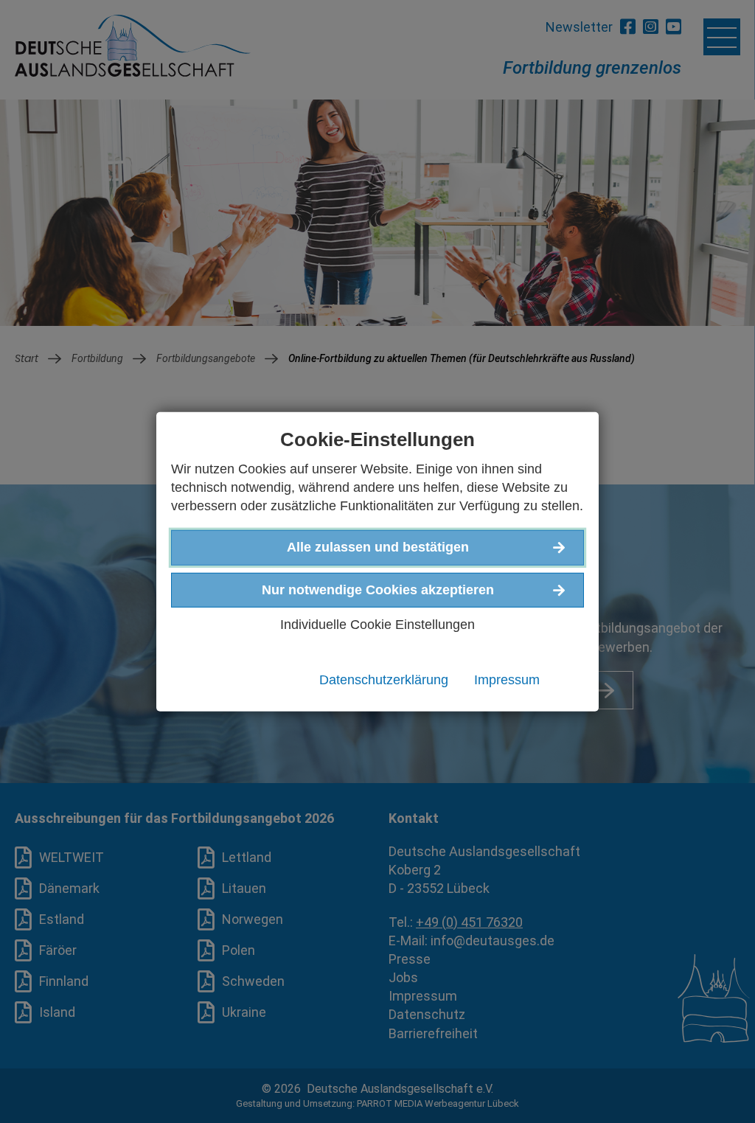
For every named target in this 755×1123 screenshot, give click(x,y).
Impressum (507, 679)
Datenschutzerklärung (383, 679)
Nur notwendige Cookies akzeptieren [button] (378, 589)
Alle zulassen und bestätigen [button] (378, 547)
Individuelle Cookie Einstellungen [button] (377, 623)
